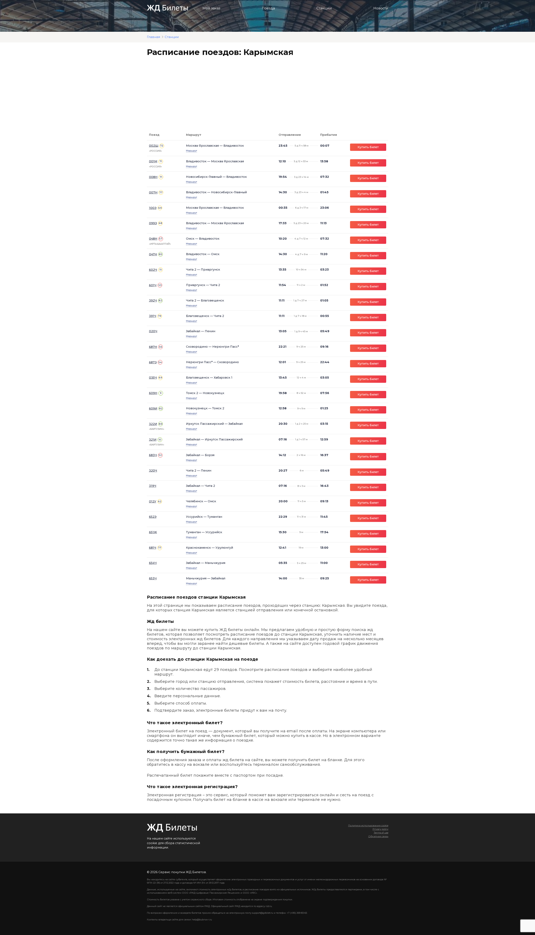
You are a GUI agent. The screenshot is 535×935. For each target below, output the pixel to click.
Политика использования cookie (368, 825)
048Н (153, 238)
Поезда (268, 8)
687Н (153, 347)
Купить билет (368, 147)
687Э (153, 362)
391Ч (152, 316)
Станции (324, 8)
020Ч (153, 331)
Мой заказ (211, 8)
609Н (153, 393)
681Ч (152, 548)
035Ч (153, 377)
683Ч (153, 455)
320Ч (153, 470)
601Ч (153, 285)
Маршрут (191, 150)
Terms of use (381, 832)
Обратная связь (378, 836)
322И (153, 424)
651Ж (153, 532)
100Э (153, 208)
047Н (153, 254)
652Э (153, 517)
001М (153, 161)
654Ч (153, 563)
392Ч (153, 300)
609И (153, 408)
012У (152, 501)
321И (153, 439)
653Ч (153, 578)
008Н (153, 177)
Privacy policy (380, 829)
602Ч (153, 270)
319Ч (152, 486)
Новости (380, 8)
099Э (153, 223)
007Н (153, 192)
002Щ (153, 146)
